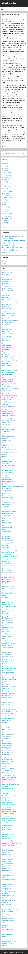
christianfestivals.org (7, 645)
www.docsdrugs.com (7, 802)
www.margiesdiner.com (8, 804)
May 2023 (6, 204)
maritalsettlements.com (8, 656)
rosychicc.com (5, 520)
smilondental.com (6, 459)
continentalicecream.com (8, 570)
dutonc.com (5, 638)
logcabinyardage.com (7, 752)
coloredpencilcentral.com (8, 406)
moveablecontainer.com (8, 367)
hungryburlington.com (7, 624)
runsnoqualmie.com (7, 800)
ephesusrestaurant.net (7, 857)
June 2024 (6, 183)
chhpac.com (5, 927)
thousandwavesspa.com (8, 693)
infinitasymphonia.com (8, 586)
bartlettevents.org (6, 365)
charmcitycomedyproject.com (9, 606)
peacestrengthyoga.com (8, 782)
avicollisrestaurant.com (7, 699)
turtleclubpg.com (6, 688)
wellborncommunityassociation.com (11, 356)
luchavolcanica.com (7, 683)
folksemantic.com (6, 424)
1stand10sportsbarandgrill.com (9, 452)
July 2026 (6, 163)
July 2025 (6, 167)
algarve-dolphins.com (7, 649)
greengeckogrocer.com (7, 468)
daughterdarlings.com (7, 281)
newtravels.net (5, 306)
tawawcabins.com (6, 422)
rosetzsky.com (5, 595)
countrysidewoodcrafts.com (9, 313)
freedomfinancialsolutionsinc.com (10, 784)
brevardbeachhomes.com (8, 393)
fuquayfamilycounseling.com (9, 920)
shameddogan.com (7, 745)
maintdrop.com (6, 338)
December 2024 (8, 172)
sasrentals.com (5, 463)
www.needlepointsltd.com (8, 807)
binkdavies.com (6, 574)
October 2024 (7, 175)
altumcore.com (6, 727)
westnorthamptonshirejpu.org (9, 360)
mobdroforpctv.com (7, 529)
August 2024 (7, 179)
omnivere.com (5, 294)
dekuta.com (5, 832)
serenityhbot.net (6, 766)
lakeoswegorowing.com (8, 918)
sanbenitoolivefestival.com (8, 533)
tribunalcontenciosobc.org (8, 558)
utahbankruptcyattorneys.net (9, 415)
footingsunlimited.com (7, 799)
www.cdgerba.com (6, 868)
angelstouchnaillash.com (8, 456)
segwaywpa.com (6, 738)
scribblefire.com (6, 504)
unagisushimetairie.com (8, 326)
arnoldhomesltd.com (7, 404)
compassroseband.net (7, 725)
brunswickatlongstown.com (8, 625)
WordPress (12, 952)
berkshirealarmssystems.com (9, 429)
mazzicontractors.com (7, 854)
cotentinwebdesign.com (8, 372)
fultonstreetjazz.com (7, 363)
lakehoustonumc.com (7, 761)
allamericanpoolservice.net (8, 481)
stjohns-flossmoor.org (7, 674)
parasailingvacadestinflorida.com (10, 897)
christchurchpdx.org (7, 575)
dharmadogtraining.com (8, 929)
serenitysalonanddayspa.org (9, 286)
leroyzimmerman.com (7, 911)
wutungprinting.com (7, 654)
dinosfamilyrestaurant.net (8, 381)
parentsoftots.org (6, 747)
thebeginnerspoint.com (8, 540)
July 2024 (6, 181)
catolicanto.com (6, 495)
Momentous (20, 952)
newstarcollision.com (7, 461)
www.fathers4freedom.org (8, 775)
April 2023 (6, 206)
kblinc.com (5, 438)
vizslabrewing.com (6, 431)
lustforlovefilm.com (6, 583)
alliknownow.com (6, 554)
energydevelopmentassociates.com (10, 388)
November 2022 (8, 215)
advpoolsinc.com (6, 706)
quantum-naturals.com (7, 881)
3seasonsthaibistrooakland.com (10, 502)
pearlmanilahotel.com (7, 336)
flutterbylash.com (6, 902)
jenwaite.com (5, 907)
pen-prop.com (5, 772)
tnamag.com (5, 731)
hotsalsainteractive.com (8, 285)
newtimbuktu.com (6, 297)
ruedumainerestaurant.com (9, 593)
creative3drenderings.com (8, 749)
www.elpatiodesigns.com (8, 863)
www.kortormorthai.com (8, 790)
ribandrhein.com (6, 492)
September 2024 (8, 177)
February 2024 (7, 188)
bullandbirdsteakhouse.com (8, 809)
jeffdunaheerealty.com (7, 781)
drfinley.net (5, 913)
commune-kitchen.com (8, 579)
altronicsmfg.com (6, 299)
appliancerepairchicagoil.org (9, 315)
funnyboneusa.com (7, 675)
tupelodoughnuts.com (7, 445)
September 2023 (8, 197)
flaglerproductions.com (8, 567)
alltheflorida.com (6, 890)
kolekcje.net (5, 493)
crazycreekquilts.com (7, 572)
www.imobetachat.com (7, 756)
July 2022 (6, 222)
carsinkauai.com (6, 893)
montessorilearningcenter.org (9, 882)
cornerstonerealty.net (7, 841)
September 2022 (8, 218)
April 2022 (6, 227)
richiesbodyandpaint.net (8, 277)
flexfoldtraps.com (6, 786)
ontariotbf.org (5, 317)
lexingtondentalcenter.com (8, 474)
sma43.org (4, 815)
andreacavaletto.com (7, 509)
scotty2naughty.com (7, 602)
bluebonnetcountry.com (8, 333)
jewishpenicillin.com (7, 483)
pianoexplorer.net (6, 849)
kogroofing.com (6, 343)
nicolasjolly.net (5, 584)
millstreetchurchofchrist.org (8, 895)
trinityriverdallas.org (7, 499)
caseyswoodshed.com (7, 713)
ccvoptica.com (5, 824)
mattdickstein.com (6, 758)
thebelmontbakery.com (8, 310)
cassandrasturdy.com (7, 531)
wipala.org (4, 517)
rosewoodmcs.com (6, 838)
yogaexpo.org (5, 506)
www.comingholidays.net (8, 542)
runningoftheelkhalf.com (8, 779)
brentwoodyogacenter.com (8, 818)
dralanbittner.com (6, 433)
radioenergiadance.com (8, 347)
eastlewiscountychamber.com (9, 556)
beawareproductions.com (8, 608)
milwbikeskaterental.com (8, 658)
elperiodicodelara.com (7, 276)
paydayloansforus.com (7, 308)
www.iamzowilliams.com (8, 845)
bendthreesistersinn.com (8, 672)
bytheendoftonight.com (8, 524)
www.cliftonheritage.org (8, 813)
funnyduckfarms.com (7, 906)
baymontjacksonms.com (8, 659)
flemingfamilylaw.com (7, 915)
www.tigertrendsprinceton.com (9, 774)
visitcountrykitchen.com (8, 647)
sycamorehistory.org (7, 840)
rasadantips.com (6, 295)
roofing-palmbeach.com (8, 401)
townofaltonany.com (7, 661)
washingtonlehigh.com (7, 825)
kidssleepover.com (6, 304)
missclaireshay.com (7, 272)
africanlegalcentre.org (7, 588)
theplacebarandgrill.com (8, 702)
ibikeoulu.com (5, 611)
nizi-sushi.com (5, 631)
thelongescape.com (7, 640)
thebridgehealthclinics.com (8, 741)
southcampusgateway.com (8, 352)
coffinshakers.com (6, 613)
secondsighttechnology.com (9, 465)
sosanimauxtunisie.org (7, 342)
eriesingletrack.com (7, 440)
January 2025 (7, 170)
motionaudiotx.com (7, 931)
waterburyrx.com (6, 704)
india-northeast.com (7, 399)
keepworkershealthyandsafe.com (10, 320)
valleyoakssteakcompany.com (9, 711)
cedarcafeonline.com (7, 288)
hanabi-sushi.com (6, 829)
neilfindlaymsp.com (7, 697)
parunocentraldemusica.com (9, 870)
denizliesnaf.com (6, 716)
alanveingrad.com (6, 650)
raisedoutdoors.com (7, 411)
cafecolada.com (6, 536)
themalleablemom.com (7, 620)
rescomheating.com (7, 934)
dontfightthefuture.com (8, 402)
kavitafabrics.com (6, 681)
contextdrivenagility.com (8, 609)
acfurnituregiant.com (7, 290)
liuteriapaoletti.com (7, 667)
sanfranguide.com (6, 543)
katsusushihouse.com (7, 590)
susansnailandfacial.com (8, 770)
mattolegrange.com (7, 642)
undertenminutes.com (7, 292)
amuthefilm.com (6, 581)
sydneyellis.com (6, 476)
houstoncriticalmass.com (8, 549)
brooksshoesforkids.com (8, 733)
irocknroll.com (5, 417)
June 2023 (6, 202)
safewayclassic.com (7, 311)
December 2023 (8, 192)
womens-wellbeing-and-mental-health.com (12, 486)
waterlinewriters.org (7, 743)
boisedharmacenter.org (8, 513)
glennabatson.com (6, 563)
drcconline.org (5, 700)
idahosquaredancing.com (8, 420)
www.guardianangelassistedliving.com (11, 872)
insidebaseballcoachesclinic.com (10, 891)
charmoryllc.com (6, 545)
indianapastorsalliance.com (9, 709)
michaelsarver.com (6, 467)
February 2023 (7, 209)
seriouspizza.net (6, 724)
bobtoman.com (6, 340)
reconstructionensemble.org (9, 679)
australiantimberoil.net (7, 379)
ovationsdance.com (7, 490)
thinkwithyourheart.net (7, 413)
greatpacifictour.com (7, 690)
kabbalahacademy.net (7, 458)
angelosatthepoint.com (8, 708)
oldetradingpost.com (7, 374)
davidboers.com (6, 754)
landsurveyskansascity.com (8, 795)
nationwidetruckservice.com (9, 686)
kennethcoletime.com (7, 622)
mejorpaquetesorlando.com (9, 451)
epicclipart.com (6, 335)
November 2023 (8, 193)
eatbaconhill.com (6, 301)
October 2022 (7, 216)
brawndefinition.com (7, 568)
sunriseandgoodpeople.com (9, 668)
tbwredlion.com (6, 877)
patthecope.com (6, 720)
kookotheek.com (6, 349)
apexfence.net (5, 945)
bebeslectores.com (6, 377)
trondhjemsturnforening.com (9, 874)
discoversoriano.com (7, 538)
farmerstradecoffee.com (8, 750)
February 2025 (7, 168)
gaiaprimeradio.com (7, 634)
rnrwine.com (5, 916)
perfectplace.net (6, 501)
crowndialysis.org (6, 477)
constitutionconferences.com (9, 718)
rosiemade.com (6, 443)
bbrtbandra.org (6, 331)
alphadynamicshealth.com (8, 900)
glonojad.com (5, 597)
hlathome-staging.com (7, 470)
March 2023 (7, 208)
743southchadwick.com (8, 397)
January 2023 (7, 211)
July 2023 (6, 200)
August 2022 (7, 220)
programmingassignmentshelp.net (10, 302)
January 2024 (7, 190)
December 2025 (8, 165)
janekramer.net (6, 629)
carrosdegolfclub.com (7, 386)
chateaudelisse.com (7, 354)
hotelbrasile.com (6, 361)
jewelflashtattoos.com (7, 327)
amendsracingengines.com (9, 788)
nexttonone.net (6, 765)
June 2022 (6, 224)
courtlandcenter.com (7, 695)
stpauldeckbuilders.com (8, 797)
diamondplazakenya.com (8, 875)
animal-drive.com (6, 729)
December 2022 (8, 213)
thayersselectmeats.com (8, 734)
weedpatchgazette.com (8, 436)
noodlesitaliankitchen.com (8, 322)
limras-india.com (6, 274)
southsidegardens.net (7, 850)
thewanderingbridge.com (8, 618)
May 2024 (6, 184)
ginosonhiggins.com (7, 652)
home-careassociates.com (8, 508)
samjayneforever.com (7, 886)
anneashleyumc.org (7, 793)
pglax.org (4, 663)
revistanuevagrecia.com (8, 599)
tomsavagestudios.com (7, 484)
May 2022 (6, 225)
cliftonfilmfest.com (6, 408)
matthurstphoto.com (7, 888)
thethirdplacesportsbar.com (9, 856)
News (5, 146)
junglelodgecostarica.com (8, 643)
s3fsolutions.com (6, 392)
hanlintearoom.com (7, 904)
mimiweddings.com (7, 936)
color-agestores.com (7, 515)
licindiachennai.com (7, 279)
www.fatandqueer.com (7, 791)
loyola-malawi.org (6, 518)
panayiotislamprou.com (8, 351)
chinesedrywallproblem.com (9, 670)
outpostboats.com (6, 522)
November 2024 (8, 174)
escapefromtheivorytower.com (9, 395)
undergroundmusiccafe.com (9, 941)
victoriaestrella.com (7, 691)
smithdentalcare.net (7, 940)
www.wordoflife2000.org (8, 418)
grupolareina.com (6, 368)
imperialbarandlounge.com (8, 410)
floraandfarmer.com (7, 390)
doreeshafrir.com (6, 604)
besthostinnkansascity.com (8, 938)
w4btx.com (5, 454)
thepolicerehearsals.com (8, 552)
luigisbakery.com (6, 827)
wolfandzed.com (6, 831)
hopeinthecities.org (7, 526)
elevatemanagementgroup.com (10, 909)
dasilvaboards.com (6, 561)
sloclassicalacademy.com (8, 559)
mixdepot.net (5, 836)
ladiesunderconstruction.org (9, 376)
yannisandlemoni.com (7, 435)
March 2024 (7, 186)
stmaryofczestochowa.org (8, 615)
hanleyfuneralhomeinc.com (9, 449)
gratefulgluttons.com (7, 527)
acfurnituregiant (9, 3)
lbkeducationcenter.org (8, 497)
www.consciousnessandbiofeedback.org (11, 843)
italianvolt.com (5, 427)
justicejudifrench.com (7, 617)
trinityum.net (5, 852)
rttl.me (4, 932)
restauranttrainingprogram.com (10, 479)
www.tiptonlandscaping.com (9, 820)
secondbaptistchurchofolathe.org (10, 923)
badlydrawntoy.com (7, 759)
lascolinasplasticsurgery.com (9, 811)
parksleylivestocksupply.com (9, 511)
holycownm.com (6, 684)
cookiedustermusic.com (8, 677)
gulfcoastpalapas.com (7, 740)
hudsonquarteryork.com (8, 865)
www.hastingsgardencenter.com (10, 847)
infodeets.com (5, 283)
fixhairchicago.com (6, 715)
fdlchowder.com (6, 806)
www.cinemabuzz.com (7, 834)
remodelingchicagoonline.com (9, 816)
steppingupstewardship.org (9, 822)
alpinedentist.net (6, 345)
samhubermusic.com (7, 943)
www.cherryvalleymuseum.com (9, 370)
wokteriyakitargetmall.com (8, 472)
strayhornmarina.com (7, 565)
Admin (17, 17)
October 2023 (7, 195)
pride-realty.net (6, 898)
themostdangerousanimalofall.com (10, 551)
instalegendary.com (7, 319)
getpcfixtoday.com (6, 329)
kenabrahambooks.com (8, 577)
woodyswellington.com (7, 859)
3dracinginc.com (6, 547)
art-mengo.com (6, 633)
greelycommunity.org (7, 592)
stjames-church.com (7, 600)
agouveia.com (5, 922)
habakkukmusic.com (7, 763)
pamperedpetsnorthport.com (9, 442)
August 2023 (7, 199)
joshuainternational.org (8, 768)
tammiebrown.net (6, 636)
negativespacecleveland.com (9, 665)
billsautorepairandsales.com (9, 879)
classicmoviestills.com (7, 534)
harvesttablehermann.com (8, 385)
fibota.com (5, 866)
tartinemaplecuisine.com (8, 627)
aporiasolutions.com (7, 736)
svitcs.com (4, 722)
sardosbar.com (5, 426)
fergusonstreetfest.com (8, 884)
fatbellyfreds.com (6, 861)
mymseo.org (5, 925)
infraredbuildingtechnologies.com (10, 383)
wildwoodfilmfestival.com (8, 358)
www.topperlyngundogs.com (9, 777)
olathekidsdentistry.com (8, 447)
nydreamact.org (6, 324)
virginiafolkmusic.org (7, 488)
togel (5, 263)
